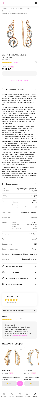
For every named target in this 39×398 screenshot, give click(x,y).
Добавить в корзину (19, 80)
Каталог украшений (16, 8)
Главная (4, 8)
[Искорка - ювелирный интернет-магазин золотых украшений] (6, 3)
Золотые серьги (7, 11)
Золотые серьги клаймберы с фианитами (11, 378)
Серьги (28, 8)
